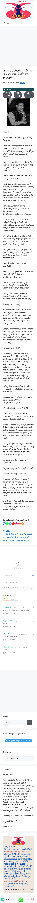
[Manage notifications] (32, 899)
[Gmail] (19, 523)
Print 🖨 (8, 94)
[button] (32, 23)
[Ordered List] (13, 588)
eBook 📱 (30, 94)
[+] (26, 587)
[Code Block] (19, 588)
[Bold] (4, 588)
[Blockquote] (17, 588)
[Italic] (6, 588)
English (23, 1)
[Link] (22, 588)
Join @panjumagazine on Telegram (19, 741)
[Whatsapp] (7, 523)
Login (32, 576)
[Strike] (11, 588)
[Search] (29, 722)
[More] (22, 523)
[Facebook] (4, 523)
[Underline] (9, 588)
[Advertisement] (18, 46)
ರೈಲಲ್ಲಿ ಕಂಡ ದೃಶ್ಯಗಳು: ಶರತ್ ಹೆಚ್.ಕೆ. (19, 534)
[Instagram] (16, 523)
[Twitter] (10, 523)
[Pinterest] (13, 523)
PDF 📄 (18, 94)
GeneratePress (27, 900)
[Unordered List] (15, 588)
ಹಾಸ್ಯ (8, 531)
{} (23, 587)
